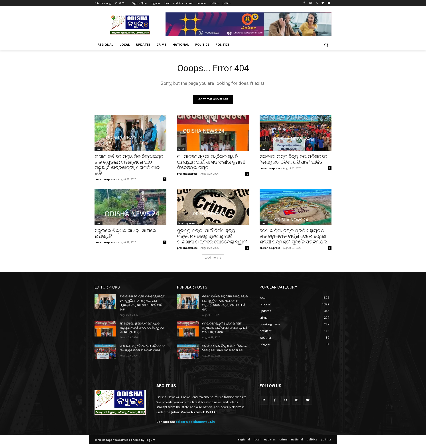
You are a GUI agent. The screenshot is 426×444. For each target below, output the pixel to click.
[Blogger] (264, 400)
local (98, 149)
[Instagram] (310, 3)
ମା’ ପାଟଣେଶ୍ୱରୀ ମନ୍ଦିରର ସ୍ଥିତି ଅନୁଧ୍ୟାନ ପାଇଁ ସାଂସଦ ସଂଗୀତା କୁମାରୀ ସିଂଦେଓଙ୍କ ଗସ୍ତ (211, 162)
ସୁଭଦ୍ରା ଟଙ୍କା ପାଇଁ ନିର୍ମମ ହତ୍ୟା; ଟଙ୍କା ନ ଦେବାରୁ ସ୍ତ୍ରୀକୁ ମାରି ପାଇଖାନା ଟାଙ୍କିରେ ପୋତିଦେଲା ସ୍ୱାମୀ (212, 236)
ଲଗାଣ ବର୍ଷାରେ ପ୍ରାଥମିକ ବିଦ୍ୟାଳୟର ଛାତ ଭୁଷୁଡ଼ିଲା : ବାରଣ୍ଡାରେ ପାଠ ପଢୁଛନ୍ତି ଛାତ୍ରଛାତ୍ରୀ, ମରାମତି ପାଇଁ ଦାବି (129, 165)
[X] (316, 3)
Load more (212, 257)
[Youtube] (328, 3)
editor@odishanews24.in (195, 422)
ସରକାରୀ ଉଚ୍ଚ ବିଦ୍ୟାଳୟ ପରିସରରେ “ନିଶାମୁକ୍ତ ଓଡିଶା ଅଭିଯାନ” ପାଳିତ (293, 159)
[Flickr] (285, 400)
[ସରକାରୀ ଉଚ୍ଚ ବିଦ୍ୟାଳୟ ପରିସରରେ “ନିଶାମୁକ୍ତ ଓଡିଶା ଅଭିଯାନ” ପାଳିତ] (295, 133)
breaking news (186, 223)
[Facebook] (304, 3)
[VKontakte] (307, 400)
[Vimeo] (322, 3)
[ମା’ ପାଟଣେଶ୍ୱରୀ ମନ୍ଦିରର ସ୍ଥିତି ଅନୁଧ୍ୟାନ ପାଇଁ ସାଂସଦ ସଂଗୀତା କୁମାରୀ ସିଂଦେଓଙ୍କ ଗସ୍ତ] (213, 133)
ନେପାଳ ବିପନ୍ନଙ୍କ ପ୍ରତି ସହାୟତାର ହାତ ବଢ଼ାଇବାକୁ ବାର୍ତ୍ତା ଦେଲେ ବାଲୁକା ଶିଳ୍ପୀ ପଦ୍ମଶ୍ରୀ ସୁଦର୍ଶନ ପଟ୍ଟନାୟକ (293, 236)
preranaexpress (105, 179)
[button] (326, 44)
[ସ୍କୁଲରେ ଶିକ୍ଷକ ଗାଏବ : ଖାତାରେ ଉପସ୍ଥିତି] (130, 207)
